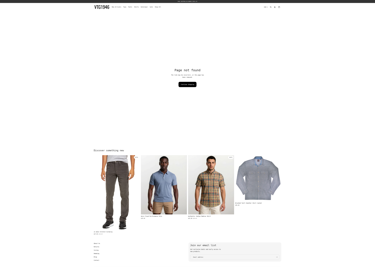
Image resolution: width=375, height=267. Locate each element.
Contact (96, 260)
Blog (95, 257)
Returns (96, 247)
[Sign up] (277, 257)
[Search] (271, 7)
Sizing (96, 250)
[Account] (275, 7)
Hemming (96, 253)
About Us (97, 243)
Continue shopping (187, 84)
